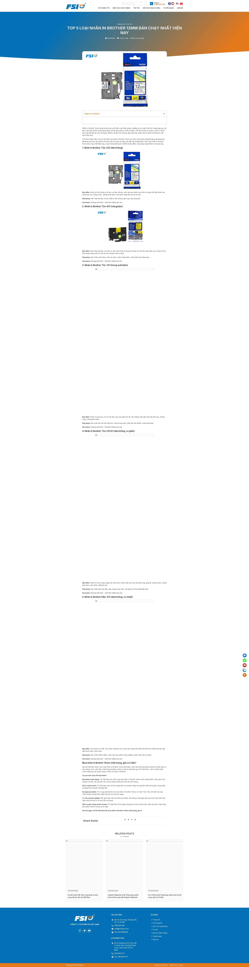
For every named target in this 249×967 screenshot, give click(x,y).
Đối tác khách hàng (151, 8)
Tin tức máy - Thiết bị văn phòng (132, 38)
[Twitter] (85, 931)
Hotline (156, 3)
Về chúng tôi (104, 8)
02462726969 (245, 660)
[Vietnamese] (181, 4)
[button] (164, 114)
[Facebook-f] (169, 3)
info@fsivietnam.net (121, 929)
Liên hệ (180, 8)
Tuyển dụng (168, 8)
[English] (177, 4)
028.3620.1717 (119, 953)
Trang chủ (121, 24)
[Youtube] (172, 3)
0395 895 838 (119, 925)
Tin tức (129, 24)
